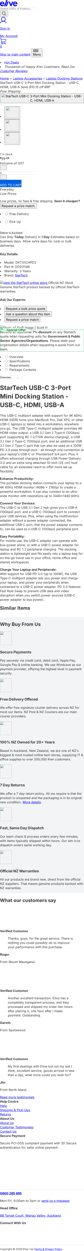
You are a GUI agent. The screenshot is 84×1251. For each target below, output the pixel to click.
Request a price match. (18, 206)
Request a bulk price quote (25, 309)
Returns (5, 1114)
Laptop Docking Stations (64, 78)
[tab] (42, 216)
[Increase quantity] (3, 177)
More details (32, 802)
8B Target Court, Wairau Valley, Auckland (30, 1215)
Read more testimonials (17, 1097)
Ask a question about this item (28, 314)
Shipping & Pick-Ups (15, 1110)
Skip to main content (15, 54)
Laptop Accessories (27, 78)
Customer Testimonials (16, 1127)
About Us (7, 1123)
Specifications (19, 361)
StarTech (21, 275)
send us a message (55, 1201)
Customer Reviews (13, 71)
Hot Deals (11, 62)
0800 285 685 (11, 1193)
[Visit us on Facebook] (42, 1231)
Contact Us (8, 1131)
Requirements (18, 365)
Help (3, 1106)
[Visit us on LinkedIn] (42, 1238)
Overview (15, 357)
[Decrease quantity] (3, 167)
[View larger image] (42, 98)
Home (4, 78)
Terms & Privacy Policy (48, 1249)
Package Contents (22, 370)
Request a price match (22, 320)
